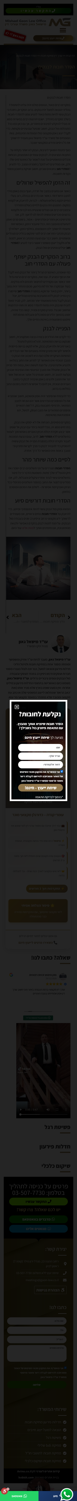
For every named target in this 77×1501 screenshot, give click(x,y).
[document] (38, 750)
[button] (17, 707)
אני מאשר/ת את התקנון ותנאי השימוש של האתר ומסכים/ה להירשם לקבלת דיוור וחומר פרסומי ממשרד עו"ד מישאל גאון (41, 776)
